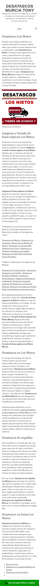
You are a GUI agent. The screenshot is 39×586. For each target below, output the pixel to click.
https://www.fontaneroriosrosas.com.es (18, 289)
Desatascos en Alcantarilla (20, 246)
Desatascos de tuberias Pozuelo (23, 287)
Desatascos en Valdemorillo (14, 270)
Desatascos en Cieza (10, 248)
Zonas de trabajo (9, 257)
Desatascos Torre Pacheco (17, 572)
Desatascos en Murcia (11, 240)
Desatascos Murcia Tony (19, 8)
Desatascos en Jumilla (20, 251)
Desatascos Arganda (21, 281)
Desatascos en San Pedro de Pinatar (17, 254)
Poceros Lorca (12, 564)
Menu (19, 29)
